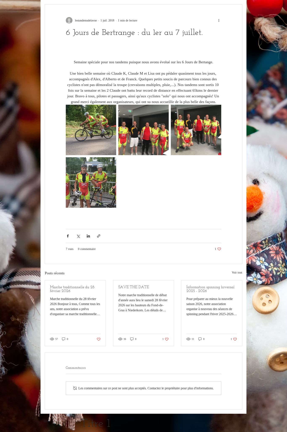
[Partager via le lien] (99, 236)
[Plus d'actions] (218, 20)
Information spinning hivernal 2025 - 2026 (210, 289)
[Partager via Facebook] (68, 236)
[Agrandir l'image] (91, 130)
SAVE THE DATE (133, 287)
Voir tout (237, 272)
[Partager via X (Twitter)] (78, 236)
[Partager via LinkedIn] (88, 236)
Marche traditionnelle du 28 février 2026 (72, 289)
